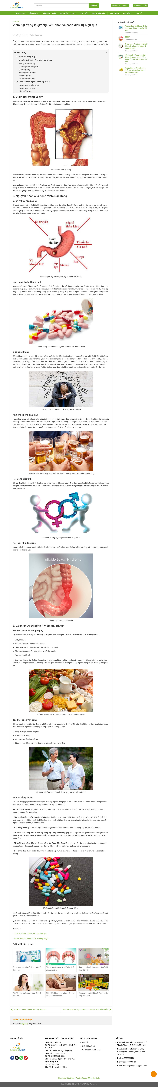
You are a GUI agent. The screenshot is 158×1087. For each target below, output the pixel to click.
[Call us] (21, 1058)
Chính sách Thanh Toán (91, 1050)
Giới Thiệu (84, 13)
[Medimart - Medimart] (20, 5)
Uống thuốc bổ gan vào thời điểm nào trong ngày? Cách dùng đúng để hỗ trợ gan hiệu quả (136, 58)
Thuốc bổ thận (81, 1078)
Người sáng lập (98, 13)
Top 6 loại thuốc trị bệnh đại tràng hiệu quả (30, 933)
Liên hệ (139, 13)
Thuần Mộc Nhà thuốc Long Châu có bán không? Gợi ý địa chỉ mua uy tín (135, 70)
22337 (127, 37)
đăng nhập (24, 1024)
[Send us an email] (17, 1058)
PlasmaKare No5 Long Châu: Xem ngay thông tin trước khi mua (136, 28)
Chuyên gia (114, 13)
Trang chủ (20, 13)
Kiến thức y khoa (67, 13)
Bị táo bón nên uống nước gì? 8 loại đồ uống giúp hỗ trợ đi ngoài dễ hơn (136, 46)
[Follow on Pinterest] (26, 1058)
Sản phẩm (33, 13)
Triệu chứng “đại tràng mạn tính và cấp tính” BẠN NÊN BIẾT (85, 1009)
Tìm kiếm (93, 5)
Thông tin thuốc (49, 13)
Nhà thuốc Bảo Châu (66, 1078)
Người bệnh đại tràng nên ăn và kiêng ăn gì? (31, 939)
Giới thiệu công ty (89, 1046)
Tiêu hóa (16, 21)
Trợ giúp (126, 13)
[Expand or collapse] (106, 52)
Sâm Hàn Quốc (94, 1078)
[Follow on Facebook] (12, 1058)
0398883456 (129, 1058)
